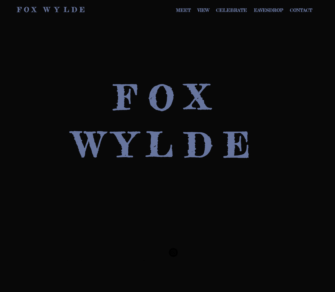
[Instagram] (173, 252)
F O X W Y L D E (51, 9)
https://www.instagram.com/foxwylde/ (126, 260)
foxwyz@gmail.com (144, 260)
